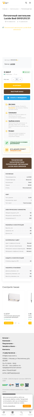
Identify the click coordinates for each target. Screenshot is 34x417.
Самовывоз (12, 112)
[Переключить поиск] (26, 2)
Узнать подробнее (9, 406)
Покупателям (7, 343)
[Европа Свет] (5, 2)
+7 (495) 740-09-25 (8, 353)
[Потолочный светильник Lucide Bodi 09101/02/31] (14, 301)
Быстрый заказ (17, 91)
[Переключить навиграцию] (30, 2)
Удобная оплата (14, 121)
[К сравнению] (18, 323)
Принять (27, 406)
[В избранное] (15, 323)
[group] (17, 44)
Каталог (5, 338)
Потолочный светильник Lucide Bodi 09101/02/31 (12, 316)
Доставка (12, 104)
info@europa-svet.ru (9, 356)
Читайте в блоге (8, 346)
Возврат (11, 131)
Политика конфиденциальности (12, 389)
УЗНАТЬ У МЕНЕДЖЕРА (18, 97)
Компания (6, 341)
